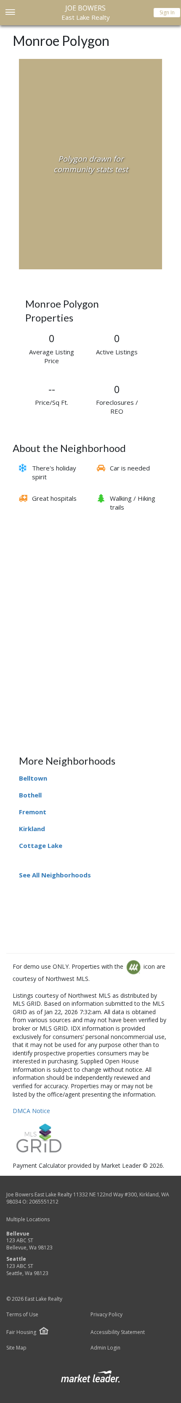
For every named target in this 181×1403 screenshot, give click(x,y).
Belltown (33, 778)
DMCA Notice (31, 1111)
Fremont (32, 812)
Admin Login (105, 1348)
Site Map (16, 1348)
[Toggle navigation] (10, 13)
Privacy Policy (106, 1314)
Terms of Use (22, 1314)
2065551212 (44, 1201)
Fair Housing (21, 1332)
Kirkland (32, 828)
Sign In (167, 12)
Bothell (30, 795)
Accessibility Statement (117, 1332)
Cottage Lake (40, 845)
